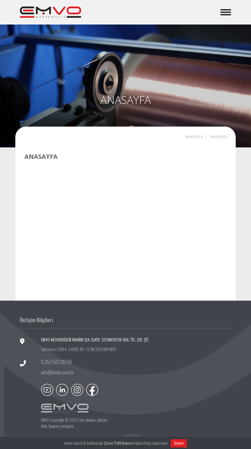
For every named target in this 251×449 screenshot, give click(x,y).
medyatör (67, 426)
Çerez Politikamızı (118, 442)
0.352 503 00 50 (56, 362)
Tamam (179, 443)
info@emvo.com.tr (57, 372)
